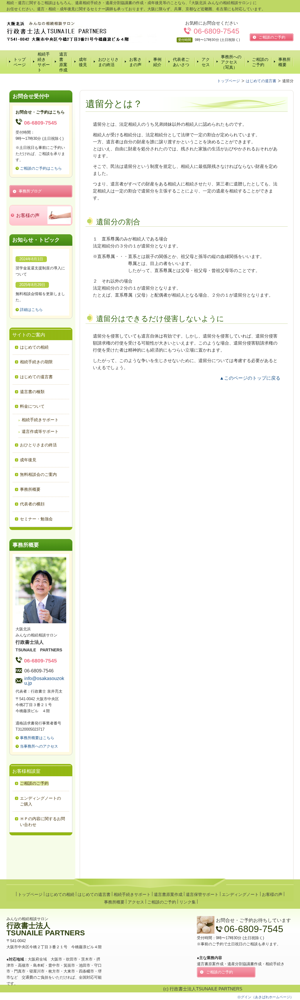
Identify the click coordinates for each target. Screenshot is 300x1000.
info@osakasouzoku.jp (44, 681)
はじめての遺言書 (94, 894)
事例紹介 (157, 62)
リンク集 (187, 902)
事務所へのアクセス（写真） (231, 62)
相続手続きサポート (44, 62)
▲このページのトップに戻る (249, 378)
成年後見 (83, 62)
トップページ (19, 62)
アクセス (206, 62)
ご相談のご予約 (260, 62)
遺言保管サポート (202, 894)
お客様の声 (272, 894)
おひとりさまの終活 (108, 62)
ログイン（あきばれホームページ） (265, 997)
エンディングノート (240, 894)
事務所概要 (284, 62)
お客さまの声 (135, 62)
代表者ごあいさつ (181, 62)
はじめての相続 (60, 894)
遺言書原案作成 (63, 62)
